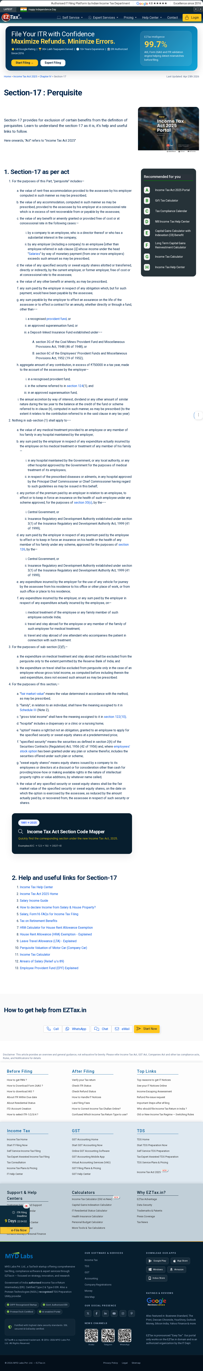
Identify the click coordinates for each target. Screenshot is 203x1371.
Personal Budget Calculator (87, 1222)
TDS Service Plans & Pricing (152, 1162)
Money (88, 1290)
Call (56, 1029)
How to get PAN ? (17, 1079)
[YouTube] (114, 1313)
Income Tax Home (17, 1139)
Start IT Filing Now (17, 1145)
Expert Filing (53, 62)
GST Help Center (81, 1173)
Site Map (90, 1296)
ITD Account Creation (19, 1108)
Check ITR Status (81, 1085)
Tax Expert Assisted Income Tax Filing (28, 1156)
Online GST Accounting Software (90, 1150)
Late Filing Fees (81, 1102)
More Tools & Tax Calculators (88, 1227)
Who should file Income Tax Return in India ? (162, 1108)
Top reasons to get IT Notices (154, 1079)
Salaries (34, 254)
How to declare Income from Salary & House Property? (58, 907)
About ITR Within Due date (22, 1097)
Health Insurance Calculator (87, 1216)
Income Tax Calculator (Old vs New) (95, 1199)
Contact (172, 17)
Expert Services (104, 17)
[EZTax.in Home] (12, 17)
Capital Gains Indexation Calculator (92, 1204)
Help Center (150, 17)
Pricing (129, 17)
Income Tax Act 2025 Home (39, 894)
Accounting (91, 1278)
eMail (125, 1029)
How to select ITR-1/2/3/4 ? (22, 1114)
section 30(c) (83, 502)
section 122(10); (115, 717)
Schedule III (28, 710)
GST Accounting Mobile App (88, 1156)
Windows (158, 1269)
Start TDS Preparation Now (152, 1145)
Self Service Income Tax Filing (24, 1150)
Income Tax (91, 1260)
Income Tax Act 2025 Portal (172, 190)
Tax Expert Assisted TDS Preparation (157, 1156)
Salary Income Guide (34, 900)
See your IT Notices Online (152, 1085)
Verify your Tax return (84, 1079)
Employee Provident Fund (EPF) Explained (49, 968)
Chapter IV (45, 76)
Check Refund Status (84, 1091)
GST (87, 1272)
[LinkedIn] (105, 1313)
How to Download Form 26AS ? (25, 1085)
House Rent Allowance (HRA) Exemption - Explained (56, 934)
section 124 (75, 386)
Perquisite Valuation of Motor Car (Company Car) (53, 948)
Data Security (144, 1204)
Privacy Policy (110, 1362)
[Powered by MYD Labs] (19, 1255)
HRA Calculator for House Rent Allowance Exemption (56, 927)
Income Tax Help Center (36, 887)
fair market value (32, 694)
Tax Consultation (16, 1162)
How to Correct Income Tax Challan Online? (96, 1108)
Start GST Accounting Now (87, 1145)
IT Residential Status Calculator (89, 1210)
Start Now (150, 1029)
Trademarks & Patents (149, 1210)
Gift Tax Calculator (166, 200)
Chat (104, 1029)
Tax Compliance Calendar (171, 211)
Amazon (179, 1269)
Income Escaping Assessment (154, 1091)
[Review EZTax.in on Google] (156, 1301)
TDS (87, 1266)
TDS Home (143, 1139)
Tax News (142, 1222)
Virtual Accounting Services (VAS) (91, 1162)
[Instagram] (123, 1313)
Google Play (159, 1260)
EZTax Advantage (147, 1199)
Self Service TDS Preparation (153, 1150)
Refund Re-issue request (151, 1097)
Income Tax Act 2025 (25, 76)
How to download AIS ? (20, 1091)
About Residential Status (21, 1102)
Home (7, 76)
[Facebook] (96, 1313)
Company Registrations (98, 1284)
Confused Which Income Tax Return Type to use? (100, 1114)
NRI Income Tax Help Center (172, 221)
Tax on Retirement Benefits (38, 921)
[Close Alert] (26, 1206)
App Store (182, 1260)
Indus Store (159, 1278)
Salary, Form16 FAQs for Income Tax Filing (49, 914)
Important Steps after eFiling (153, 1102)
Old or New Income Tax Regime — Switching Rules (165, 1114)
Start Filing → (25, 62)
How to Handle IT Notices (86, 1097)
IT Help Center (15, 1173)
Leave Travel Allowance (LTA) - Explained (48, 941)
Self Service (71, 17)
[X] (88, 1313)
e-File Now (19, 1230)
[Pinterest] (131, 1313)
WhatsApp (78, 1029)
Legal (125, 1362)
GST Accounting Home (85, 1139)
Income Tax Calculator (35, 954)
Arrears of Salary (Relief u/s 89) (42, 961)
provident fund (57, 319)
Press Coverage (146, 1216)
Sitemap (136, 1362)
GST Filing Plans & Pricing (86, 1168)
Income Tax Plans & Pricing (22, 1168)
